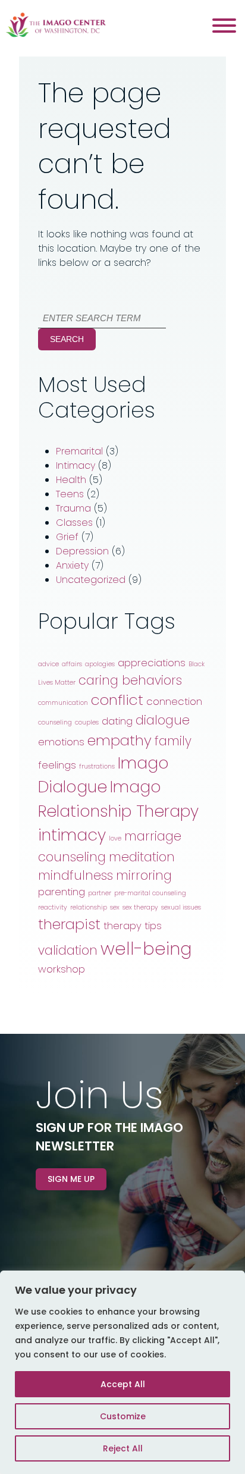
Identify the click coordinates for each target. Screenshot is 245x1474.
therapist (69, 924)
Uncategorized (90, 580)
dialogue (163, 720)
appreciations (152, 663)
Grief (67, 537)
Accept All (122, 1384)
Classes (74, 522)
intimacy (72, 835)
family (173, 740)
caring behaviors (130, 680)
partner (99, 893)
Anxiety (72, 565)
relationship (88, 907)
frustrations (97, 766)
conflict (117, 700)
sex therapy (140, 907)
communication (63, 702)
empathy (119, 740)
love (115, 838)
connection (174, 701)
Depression (82, 551)
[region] (122, 1372)
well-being (145, 948)
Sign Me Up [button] (71, 1179)
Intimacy (75, 465)
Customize (123, 1416)
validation (68, 950)
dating (117, 721)
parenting (61, 892)
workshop (61, 969)
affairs (72, 664)
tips (153, 925)
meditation (142, 856)
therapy (122, 925)
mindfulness (75, 875)
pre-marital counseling (150, 893)
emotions (61, 742)
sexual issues (181, 907)
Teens (70, 494)
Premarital (79, 451)
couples (87, 722)
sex (115, 907)
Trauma (73, 508)
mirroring (144, 875)
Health (71, 480)
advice (48, 664)
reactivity (52, 907)
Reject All (123, 1448)
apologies (100, 664)
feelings (57, 765)
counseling (55, 722)
